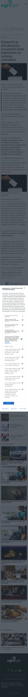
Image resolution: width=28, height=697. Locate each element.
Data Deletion (5, 408)
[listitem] (14, 316)
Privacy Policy (22, 408)
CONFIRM (8, 403)
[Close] (24, 288)
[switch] (22, 320)
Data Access (14, 408)
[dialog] (14, 348)
